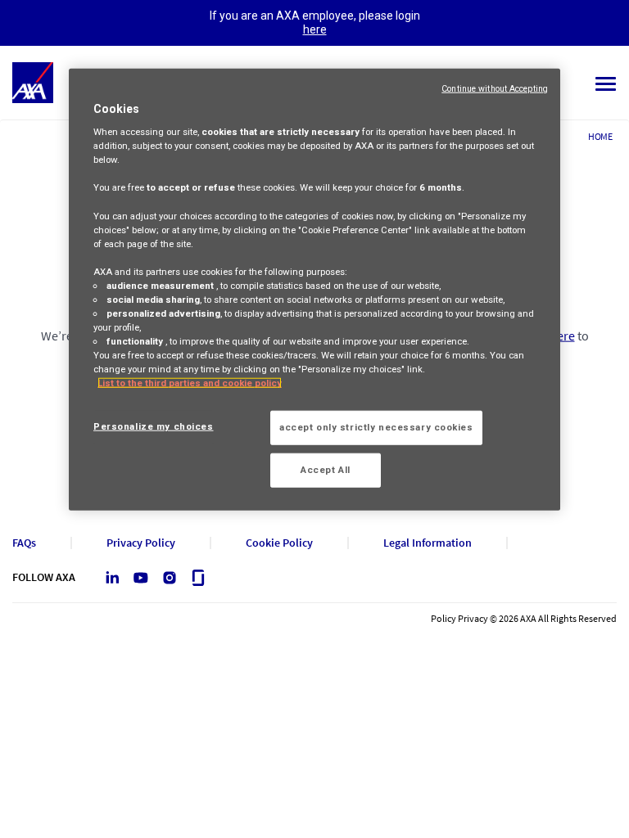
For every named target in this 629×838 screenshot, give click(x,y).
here (315, 29)
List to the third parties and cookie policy (189, 383)
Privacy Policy (140, 543)
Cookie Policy (279, 543)
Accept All (326, 469)
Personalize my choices (153, 426)
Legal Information (427, 543)
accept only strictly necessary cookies (376, 427)
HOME (600, 136)
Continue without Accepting (494, 88)
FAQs (24, 543)
